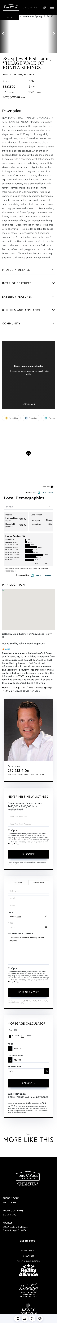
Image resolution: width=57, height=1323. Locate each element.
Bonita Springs (44, 687)
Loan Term (13, 1030)
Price (10, 1044)
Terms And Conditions (28, 1261)
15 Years (28, 1035)
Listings (16, 687)
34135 (8, 690)
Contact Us (18, 883)
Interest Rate (14, 1066)
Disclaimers (28, 1255)
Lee (31, 687)
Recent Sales (23, 774)
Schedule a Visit (38, 883)
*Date (10, 912)
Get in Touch (28, 1241)
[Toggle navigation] (52, 7)
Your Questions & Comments (20, 933)
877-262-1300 (9, 1214)
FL (24, 687)
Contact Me (33, 774)
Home (5, 687)
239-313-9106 (44, 7)
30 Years (15, 1035)
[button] (4, 34)
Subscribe (28, 854)
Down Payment (15, 1055)
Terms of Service (15, 1003)
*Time (10, 923)
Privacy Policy (13, 844)
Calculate (28, 1082)
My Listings (12, 774)
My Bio (42, 774)
